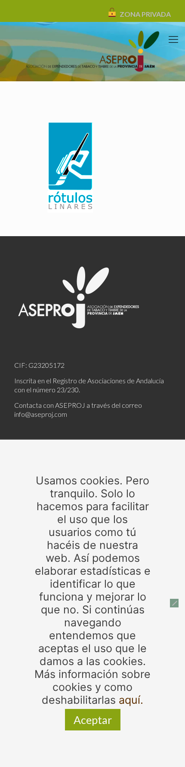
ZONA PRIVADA (145, 14)
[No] (174, 603)
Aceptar (93, 719)
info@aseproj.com (40, 414)
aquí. (131, 699)
